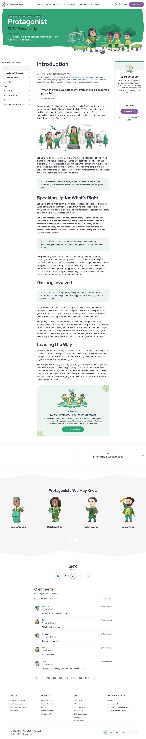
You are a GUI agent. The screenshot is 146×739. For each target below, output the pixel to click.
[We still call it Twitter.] (66, 576)
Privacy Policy (27, 731)
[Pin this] (73, 576)
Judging (102, 77)
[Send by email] (80, 576)
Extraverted (77, 77)
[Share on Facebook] (58, 576)
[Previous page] (36, 678)
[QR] (88, 576)
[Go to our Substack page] (111, 732)
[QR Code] (135, 732)
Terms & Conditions (14, 731)
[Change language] (120, 4)
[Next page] (94, 678)
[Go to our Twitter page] (129, 732)
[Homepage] (12, 4)
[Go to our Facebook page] (117, 732)
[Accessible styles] (105, 732)
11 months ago (107, 606)
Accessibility (38, 731)
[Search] (116, 4)
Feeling (92, 77)
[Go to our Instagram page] (123, 732)
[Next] (76, 541)
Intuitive (86, 77)
